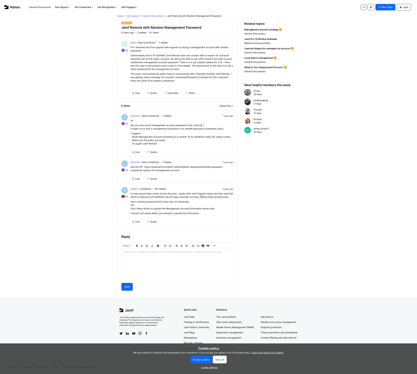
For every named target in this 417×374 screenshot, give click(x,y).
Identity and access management (278, 322)
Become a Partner (193, 342)
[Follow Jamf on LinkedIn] (127, 333)
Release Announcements (257, 43)
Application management (229, 332)
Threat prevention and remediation (279, 332)
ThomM (257, 109)
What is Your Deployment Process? (263, 67)
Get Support (61, 7)
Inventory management (228, 337)
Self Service (267, 316)
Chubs (256, 90)
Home (120, 15)
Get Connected (83, 7)
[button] (385, 7)
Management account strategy (261, 29)
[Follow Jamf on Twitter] (121, 333)
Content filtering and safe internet (278, 337)
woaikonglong (260, 100)
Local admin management (258, 57)
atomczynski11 (261, 128)
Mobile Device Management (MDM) (235, 327)
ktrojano (257, 119)
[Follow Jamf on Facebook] (146, 333)
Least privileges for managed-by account (267, 48)
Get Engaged (128, 7)
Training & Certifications (196, 322)
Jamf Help (189, 316)
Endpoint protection (271, 327)
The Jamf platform (226, 316)
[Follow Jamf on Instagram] (140, 333)
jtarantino (135, 115)
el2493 (134, 188)
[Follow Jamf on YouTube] (133, 333)
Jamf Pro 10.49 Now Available (260, 39)
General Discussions (40, 7)
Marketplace (190, 337)
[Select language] (371, 7)
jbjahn (133, 42)
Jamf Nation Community (196, 327)
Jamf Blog (189, 332)
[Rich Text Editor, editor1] (177, 265)
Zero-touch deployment (229, 322)
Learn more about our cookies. (267, 352)
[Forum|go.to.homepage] (12, 7)
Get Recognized (106, 7)
